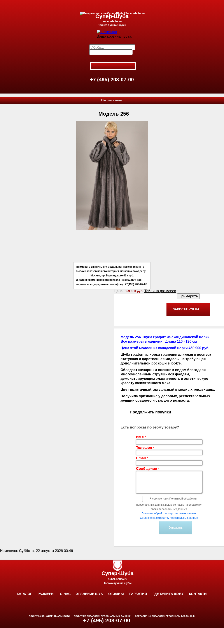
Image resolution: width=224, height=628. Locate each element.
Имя (141, 437)
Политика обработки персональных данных (169, 513)
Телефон (145, 448)
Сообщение (147, 469)
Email (142, 458)
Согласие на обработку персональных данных (169, 517)
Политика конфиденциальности (49, 616)
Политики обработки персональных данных (102, 616)
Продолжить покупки (150, 412)
